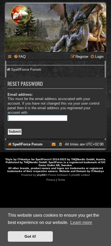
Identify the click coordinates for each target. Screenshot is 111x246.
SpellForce (43, 159)
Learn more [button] (81, 222)
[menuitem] (20, 56)
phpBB (41, 174)
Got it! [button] (30, 236)
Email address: (20, 94)
